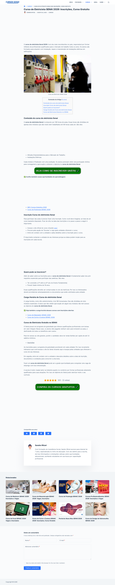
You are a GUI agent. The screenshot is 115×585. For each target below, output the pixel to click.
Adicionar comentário (32, 546)
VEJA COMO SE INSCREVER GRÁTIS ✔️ (57, 170)
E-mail (62, 540)
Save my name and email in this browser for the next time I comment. (45, 563)
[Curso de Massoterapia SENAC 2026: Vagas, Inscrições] (44, 486)
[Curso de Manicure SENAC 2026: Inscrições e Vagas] (18, 486)
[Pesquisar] (108, 2)
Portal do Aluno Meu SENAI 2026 (70, 518)
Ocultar (64, 99)
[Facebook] (27, 433)
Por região (78, 2)
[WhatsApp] (48, 433)
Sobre (101, 2)
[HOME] (24, 6)
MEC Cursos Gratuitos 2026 (37, 207)
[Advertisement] (57, 29)
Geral (95, 2)
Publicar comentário (32, 568)
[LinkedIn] (41, 433)
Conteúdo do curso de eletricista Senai (56, 103)
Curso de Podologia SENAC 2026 (38, 209)
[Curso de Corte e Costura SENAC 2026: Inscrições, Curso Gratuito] (44, 509)
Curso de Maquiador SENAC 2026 (39, 315)
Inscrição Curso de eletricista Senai (54, 105)
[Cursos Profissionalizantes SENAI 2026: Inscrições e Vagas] (97, 486)
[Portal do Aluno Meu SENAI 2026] (71, 509)
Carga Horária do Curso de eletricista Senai (57, 110)
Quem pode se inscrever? (51, 107)
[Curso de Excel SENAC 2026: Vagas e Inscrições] (18, 509)
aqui (55, 228)
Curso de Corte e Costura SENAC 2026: (41, 317)
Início (71, 2)
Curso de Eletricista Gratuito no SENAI (55, 112)
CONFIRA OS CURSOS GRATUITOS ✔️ (57, 387)
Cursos (87, 2)
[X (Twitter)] (34, 433)
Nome (27, 540)
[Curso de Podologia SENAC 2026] (71, 486)
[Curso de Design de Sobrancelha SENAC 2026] (97, 509)
